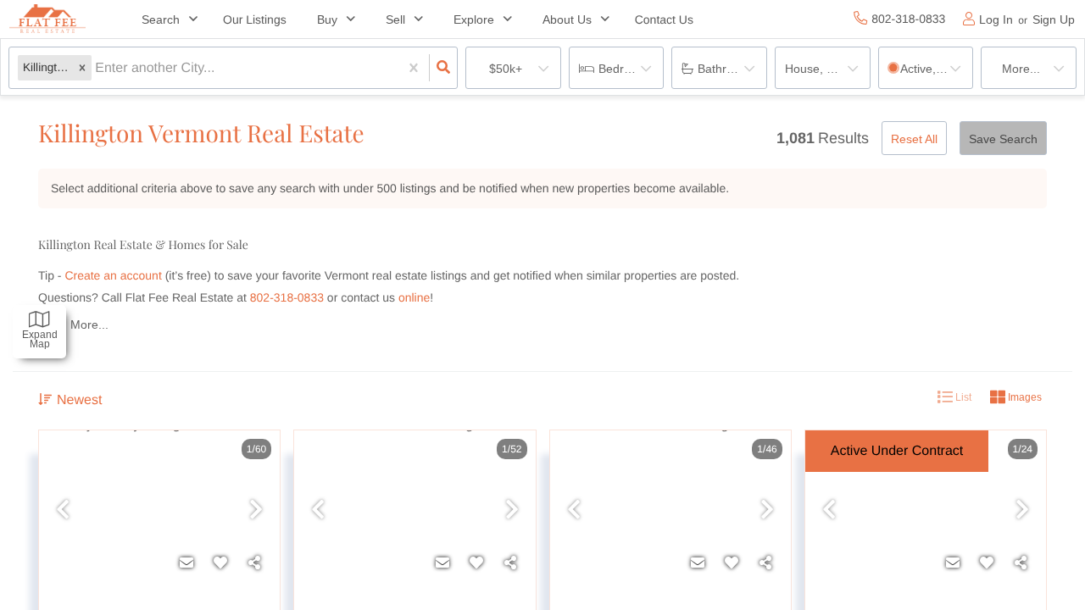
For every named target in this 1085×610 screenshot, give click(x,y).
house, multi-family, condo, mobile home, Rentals (828, 68)
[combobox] (96, 68)
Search (161, 19)
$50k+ (505, 68)
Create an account (112, 275)
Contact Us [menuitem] (664, 19)
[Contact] (186, 563)
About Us (567, 19)
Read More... (73, 324)
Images (1023, 397)
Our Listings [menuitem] (255, 19)
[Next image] (256, 510)
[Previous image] (62, 510)
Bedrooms (626, 68)
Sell (395, 19)
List (962, 397)
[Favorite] (220, 563)
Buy (327, 19)
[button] (82, 68)
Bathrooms (727, 68)
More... (1021, 68)
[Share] (254, 563)
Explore (473, 19)
